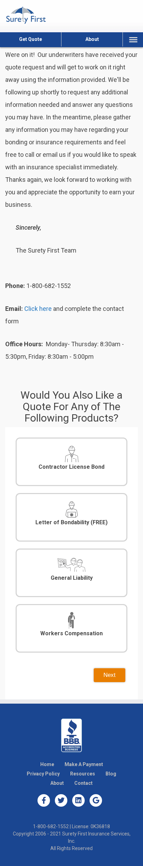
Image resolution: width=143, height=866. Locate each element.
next (109, 675)
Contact (83, 783)
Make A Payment (84, 764)
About (92, 39)
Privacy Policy (43, 773)
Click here (38, 308)
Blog (111, 773)
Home (47, 764)
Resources (82, 773)
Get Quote (30, 39)
